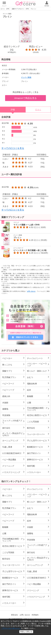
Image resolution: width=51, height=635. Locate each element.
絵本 (38, 390)
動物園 (38, 396)
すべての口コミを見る (12, 148)
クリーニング (13, 466)
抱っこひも (13, 364)
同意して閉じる (26, 632)
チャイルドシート (38, 358)
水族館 (13, 402)
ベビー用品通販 (13, 459)
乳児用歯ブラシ (13, 377)
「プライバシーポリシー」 (11, 628)
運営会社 (14, 615)
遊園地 (13, 409)
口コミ (38, 109)
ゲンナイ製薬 (7, 13)
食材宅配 (38, 466)
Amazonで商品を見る (25, 98)
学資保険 (13, 415)
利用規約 (35, 615)
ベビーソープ (13, 390)
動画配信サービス (38, 447)
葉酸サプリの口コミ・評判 (20, 9)
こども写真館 (38, 421)
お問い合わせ (31, 291)
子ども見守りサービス (38, 440)
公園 (38, 402)
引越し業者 (13, 447)
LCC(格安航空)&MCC (13, 453)
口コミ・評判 (5, 9)
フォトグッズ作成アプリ (13, 421)
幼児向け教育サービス (38, 415)
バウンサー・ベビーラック (38, 364)
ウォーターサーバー (38, 434)
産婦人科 (13, 396)
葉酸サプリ (13, 371)
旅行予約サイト (38, 453)
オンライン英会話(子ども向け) (13, 434)
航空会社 (38, 428)
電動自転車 (38, 383)
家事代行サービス (38, 459)
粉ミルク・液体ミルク (38, 371)
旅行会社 (13, 428)
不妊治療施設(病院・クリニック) (38, 409)
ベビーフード (13, 383)
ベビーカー (13, 358)
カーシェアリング (13, 440)
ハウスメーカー (38, 472)
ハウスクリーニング (13, 472)
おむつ (38, 377)
